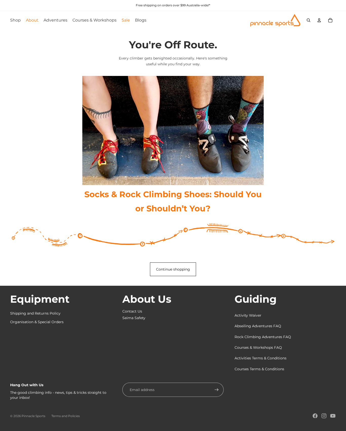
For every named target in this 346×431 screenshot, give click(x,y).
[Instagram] (324, 416)
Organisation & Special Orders (37, 322)
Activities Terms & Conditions (260, 358)
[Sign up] (216, 390)
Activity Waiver (248, 315)
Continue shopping (173, 269)
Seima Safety (133, 318)
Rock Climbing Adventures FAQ (263, 337)
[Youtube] (333, 416)
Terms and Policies (65, 416)
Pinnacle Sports (33, 416)
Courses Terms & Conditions (259, 369)
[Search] (308, 20)
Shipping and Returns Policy (35, 313)
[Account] (319, 20)
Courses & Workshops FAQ (258, 347)
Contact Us (132, 311)
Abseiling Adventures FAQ (258, 326)
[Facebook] (315, 416)
